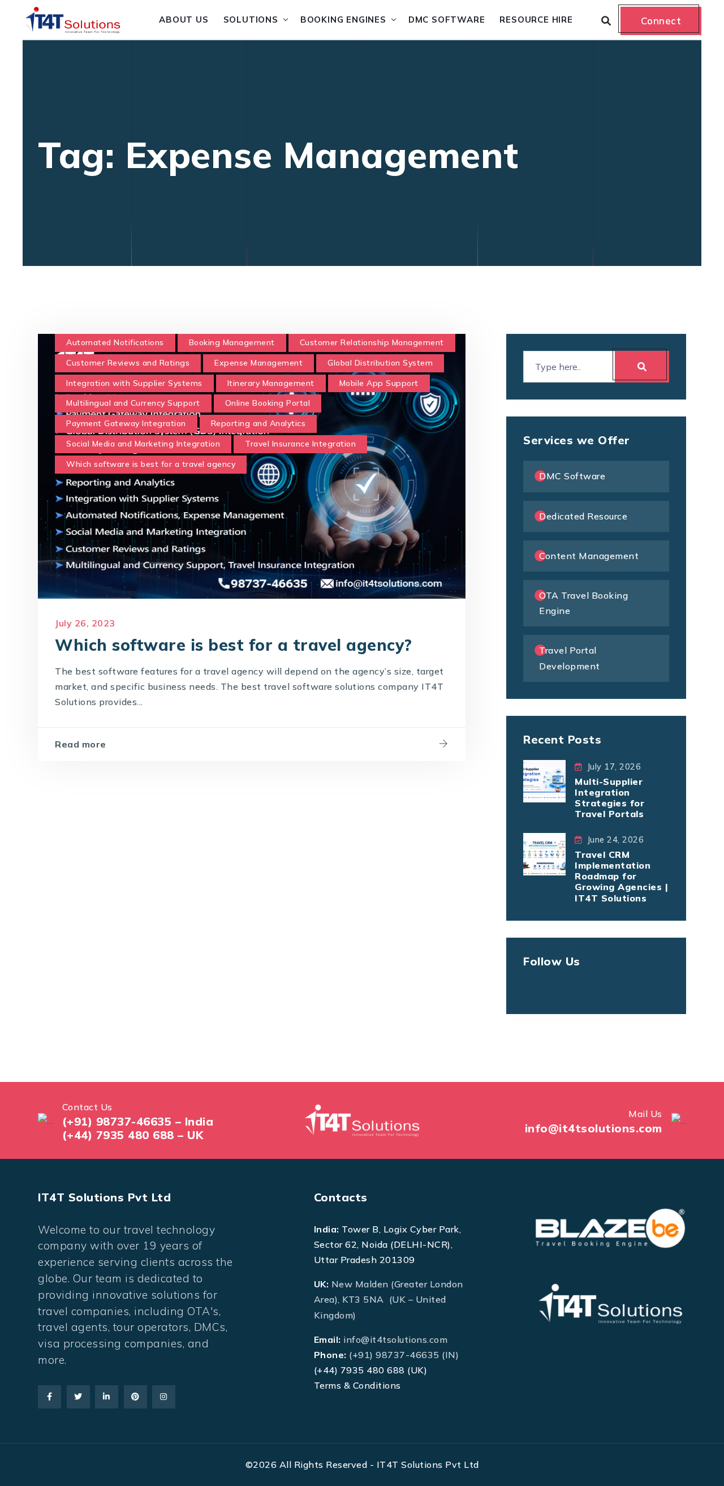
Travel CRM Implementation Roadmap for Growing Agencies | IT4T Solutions (621, 876)
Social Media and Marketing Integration (143, 444)
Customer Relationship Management (372, 342)
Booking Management (232, 342)
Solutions (250, 19)
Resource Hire (535, 19)
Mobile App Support (379, 383)
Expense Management (258, 363)
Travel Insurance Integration (300, 444)
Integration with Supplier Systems (134, 383)
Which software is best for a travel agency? (233, 645)
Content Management (589, 555)
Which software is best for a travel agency (150, 464)
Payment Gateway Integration (126, 423)
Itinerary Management (270, 383)
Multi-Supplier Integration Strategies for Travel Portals (609, 798)
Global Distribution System (380, 363)
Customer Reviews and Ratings (127, 363)
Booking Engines (343, 19)
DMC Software (446, 19)
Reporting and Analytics (258, 423)
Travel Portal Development (569, 658)
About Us (183, 19)
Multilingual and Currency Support (133, 403)
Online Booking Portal (268, 403)
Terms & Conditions (357, 1385)
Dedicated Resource (583, 516)
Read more (80, 744)
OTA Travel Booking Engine (583, 603)
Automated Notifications (115, 342)
